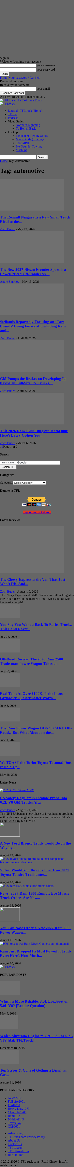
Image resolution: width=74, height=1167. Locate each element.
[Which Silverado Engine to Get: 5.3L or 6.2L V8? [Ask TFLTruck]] (9, 1028)
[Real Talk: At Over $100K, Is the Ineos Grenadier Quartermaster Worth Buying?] (10, 686)
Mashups (21, 150)
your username (46, 65)
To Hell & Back (26, 128)
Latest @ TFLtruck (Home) (25, 110)
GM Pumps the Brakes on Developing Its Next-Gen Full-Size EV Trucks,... (33, 381)
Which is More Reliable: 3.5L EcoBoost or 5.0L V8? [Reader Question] (34, 1003)
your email (43, 88)
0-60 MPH (22, 143)
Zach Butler (7, 229)
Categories (6, 482)
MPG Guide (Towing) (30, 139)
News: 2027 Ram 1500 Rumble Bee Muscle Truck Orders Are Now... (34, 895)
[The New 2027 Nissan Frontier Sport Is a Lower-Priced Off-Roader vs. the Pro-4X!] (32, 261)
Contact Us (15, 1144)
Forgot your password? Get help (20, 77)
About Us (14, 1140)
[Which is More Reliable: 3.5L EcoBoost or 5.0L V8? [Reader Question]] (10, 993)
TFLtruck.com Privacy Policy (26, 1137)
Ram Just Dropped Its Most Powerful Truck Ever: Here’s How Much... (35, 953)
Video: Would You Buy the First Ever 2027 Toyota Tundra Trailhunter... (34, 872)
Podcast (13, 117)
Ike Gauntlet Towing (29, 146)
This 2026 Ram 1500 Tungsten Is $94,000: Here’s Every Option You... (34, 433)
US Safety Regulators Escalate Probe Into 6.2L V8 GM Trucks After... (33, 800)
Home (4, 161)
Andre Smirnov (9, 281)
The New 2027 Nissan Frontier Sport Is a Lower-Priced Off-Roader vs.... (33, 271)
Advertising (15, 1133)
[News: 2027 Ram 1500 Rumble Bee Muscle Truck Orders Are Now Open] (26, 885)
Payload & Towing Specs (32, 135)
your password (46, 69)
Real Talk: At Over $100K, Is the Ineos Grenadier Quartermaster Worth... (31, 695)
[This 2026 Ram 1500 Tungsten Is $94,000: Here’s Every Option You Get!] (32, 423)
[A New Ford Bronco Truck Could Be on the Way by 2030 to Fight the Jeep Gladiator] (10, 835)
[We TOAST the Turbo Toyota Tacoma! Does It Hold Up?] (10, 754)
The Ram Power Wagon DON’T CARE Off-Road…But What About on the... (36, 730)
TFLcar (12, 114)
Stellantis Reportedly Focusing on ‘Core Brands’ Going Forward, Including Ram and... (33, 326)
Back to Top (15, 1154)
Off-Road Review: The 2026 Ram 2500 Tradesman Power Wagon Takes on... (31, 661)
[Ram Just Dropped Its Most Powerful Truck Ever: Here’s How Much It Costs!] (34, 943)
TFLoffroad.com (18, 1151)
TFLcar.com (15, 1147)
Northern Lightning (28, 125)
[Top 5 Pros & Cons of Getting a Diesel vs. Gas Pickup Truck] (9, 1062)
